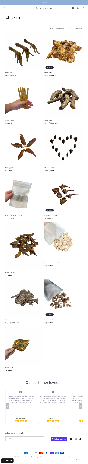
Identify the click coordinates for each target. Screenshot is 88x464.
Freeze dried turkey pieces (52, 320)
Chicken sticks (9, 120)
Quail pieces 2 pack (50, 215)
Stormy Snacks (22, 457)
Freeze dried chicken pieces (52, 263)
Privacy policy (67, 457)
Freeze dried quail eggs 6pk (13, 215)
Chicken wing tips (10, 272)
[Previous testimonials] (7, 406)
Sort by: (51, 29)
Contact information (55, 457)
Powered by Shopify (32, 457)
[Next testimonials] (80, 406)
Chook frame (9, 367)
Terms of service (78, 457)
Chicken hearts (49, 168)
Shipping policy (78, 459)
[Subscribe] (41, 438)
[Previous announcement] (4, 2)
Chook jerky (48, 72)
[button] (4, 8)
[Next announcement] (83, 2)
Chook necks (48, 120)
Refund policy (44, 457)
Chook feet (8, 72)
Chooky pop (9, 168)
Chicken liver (9, 320)
